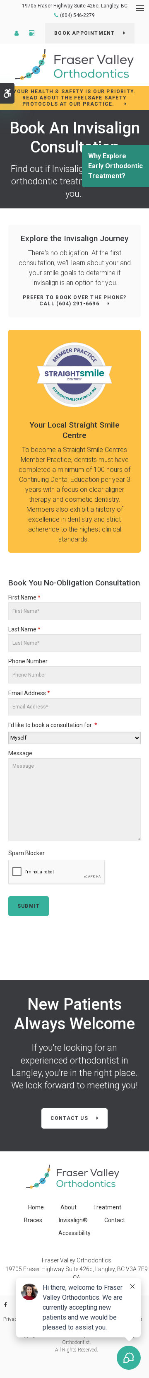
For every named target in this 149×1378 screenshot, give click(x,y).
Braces (33, 1220)
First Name (24, 597)
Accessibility (74, 1233)
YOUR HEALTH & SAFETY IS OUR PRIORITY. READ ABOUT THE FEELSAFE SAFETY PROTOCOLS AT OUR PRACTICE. (74, 98)
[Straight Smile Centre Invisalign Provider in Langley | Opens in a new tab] (74, 374)
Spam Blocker (26, 853)
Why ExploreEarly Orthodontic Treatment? (115, 166)
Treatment (107, 1207)
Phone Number (28, 661)
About (68, 1207)
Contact (114, 1220)
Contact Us (69, 1118)
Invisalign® (73, 1220)
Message (20, 753)
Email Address (29, 693)
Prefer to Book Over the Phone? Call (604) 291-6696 (75, 301)
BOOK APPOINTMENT (84, 33)
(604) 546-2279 (77, 15)
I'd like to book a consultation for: (52, 725)
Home (36, 1207)
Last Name (24, 629)
